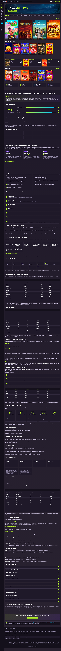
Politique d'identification (47, 631)
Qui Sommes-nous (7, 631)
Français (9, 628)
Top (10, 15)
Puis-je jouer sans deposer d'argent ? (11, 575)
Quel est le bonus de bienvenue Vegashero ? (12, 569)
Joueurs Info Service (33, 622)
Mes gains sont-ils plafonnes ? (10, 586)
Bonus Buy (53, 15)
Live (21, 15)
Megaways (43, 15)
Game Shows (48, 15)
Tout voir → (58, 18)
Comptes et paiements (15, 633)
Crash (39, 15)
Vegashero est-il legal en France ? (10, 566)
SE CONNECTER (52, 1)
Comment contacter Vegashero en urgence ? (12, 601)
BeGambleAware (48, 622)
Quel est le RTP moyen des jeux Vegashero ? (12, 595)
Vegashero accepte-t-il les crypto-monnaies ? (12, 578)
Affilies (21, 633)
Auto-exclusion (23, 631)
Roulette (25, 15)
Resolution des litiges (28, 631)
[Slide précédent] (6, 9)
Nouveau (14, 15)
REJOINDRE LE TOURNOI (12, 10)
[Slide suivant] (58, 9)
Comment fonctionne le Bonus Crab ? (11, 581)
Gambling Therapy (55, 622)
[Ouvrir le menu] (1, 1)
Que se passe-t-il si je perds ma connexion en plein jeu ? (13, 589)
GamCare (51, 622)
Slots (18, 15)
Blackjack (30, 15)
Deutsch (11, 628)
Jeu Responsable (18, 631)
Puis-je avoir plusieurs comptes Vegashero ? (12, 592)
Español (14, 628)
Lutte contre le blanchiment (35, 631)
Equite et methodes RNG (53, 631)
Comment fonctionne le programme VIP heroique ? (12, 598)
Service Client (41, 631)
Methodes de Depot (25, 633)
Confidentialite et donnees (8, 633)
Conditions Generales (12, 631)
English (6, 628)
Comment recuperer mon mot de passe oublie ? (12, 572)
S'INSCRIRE (57, 1)
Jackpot (35, 15)
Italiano (17, 628)
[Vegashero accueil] (6, 1)
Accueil (7, 15)
